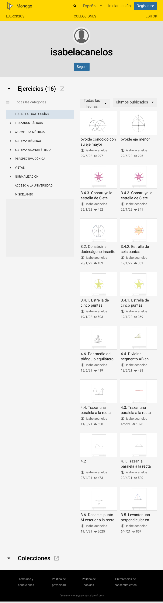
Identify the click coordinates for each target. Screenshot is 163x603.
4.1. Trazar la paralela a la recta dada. (136, 466)
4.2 (83, 461)
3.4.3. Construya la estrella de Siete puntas (96, 198)
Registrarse (145, 6)
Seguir (82, 67)
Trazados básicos (29, 123)
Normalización (26, 176)
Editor (151, 16)
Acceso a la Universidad (33, 185)
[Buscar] (75, 6)
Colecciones (85, 16)
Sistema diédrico (28, 141)
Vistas (20, 167)
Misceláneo (24, 194)
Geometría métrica (30, 132)
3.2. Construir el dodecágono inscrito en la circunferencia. (98, 251)
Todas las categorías (32, 114)
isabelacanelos (96, 150)
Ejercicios (15, 16)
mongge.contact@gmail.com (87, 595)
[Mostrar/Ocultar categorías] (10, 102)
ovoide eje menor (135, 139)
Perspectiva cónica (30, 159)
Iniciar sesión (119, 6)
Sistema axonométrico (33, 150)
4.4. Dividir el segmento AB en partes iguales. (135, 359)
